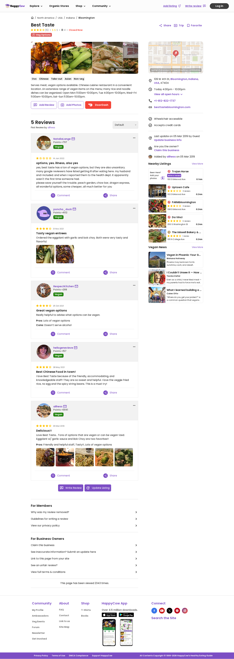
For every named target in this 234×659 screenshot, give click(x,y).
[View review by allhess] (43, 410)
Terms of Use (58, 655)
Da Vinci (177, 217)
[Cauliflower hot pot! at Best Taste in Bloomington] (65, 457)
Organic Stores (59, 6)
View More (197, 163)
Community (100, 6)
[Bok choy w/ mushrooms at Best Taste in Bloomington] (124, 457)
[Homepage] (15, 6)
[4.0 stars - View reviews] (174, 235)
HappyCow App (114, 603)
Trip (181, 25)
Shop (79, 6)
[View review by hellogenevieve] (43, 351)
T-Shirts (86, 610)
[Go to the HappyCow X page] (169, 611)
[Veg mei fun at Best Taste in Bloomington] (104, 457)
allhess (51, 127)
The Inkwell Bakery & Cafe (189, 232)
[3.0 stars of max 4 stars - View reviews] (174, 205)
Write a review (174, 175)
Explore (34, 6)
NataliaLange (62, 139)
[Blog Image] (157, 260)
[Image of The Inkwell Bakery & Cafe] (157, 236)
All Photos (125, 70)
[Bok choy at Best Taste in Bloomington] (45, 254)
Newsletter (38, 633)
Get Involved (39, 638)
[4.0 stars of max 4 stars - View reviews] (174, 220)
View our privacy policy (45, 525)
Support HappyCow (102, 655)
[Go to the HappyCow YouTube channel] (162, 611)
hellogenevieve (63, 348)
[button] (176, 54)
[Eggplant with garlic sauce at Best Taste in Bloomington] (65, 254)
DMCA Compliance (78, 655)
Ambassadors (40, 615)
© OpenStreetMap (179, 70)
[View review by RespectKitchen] (43, 290)
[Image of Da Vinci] (157, 221)
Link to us (64, 621)
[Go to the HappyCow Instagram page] (185, 611)
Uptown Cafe (180, 187)
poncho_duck (62, 209)
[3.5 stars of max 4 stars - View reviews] (38, 29)
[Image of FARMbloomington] (157, 206)
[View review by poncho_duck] (43, 213)
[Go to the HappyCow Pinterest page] (177, 611)
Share (167, 25)
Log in (219, 6)
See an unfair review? (44, 565)
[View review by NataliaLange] (43, 143)
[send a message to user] (74, 139)
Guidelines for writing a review (49, 519)
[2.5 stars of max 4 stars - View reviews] (174, 190)
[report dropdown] (134, 138)
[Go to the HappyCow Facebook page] (154, 611)
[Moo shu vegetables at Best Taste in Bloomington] (84, 457)
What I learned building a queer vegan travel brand (200, 290)
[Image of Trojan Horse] (157, 175)
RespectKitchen (63, 286)
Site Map (64, 627)
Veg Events (38, 621)
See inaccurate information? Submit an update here (63, 552)
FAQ (61, 609)
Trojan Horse (180, 171)
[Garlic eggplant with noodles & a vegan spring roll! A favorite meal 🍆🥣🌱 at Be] (45, 457)
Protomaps (164, 70)
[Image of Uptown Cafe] (157, 191)
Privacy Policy (41, 655)
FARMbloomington (184, 202)
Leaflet (154, 70)
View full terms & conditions (48, 572)
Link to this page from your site (50, 558)
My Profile (37, 610)
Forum (35, 627)
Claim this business (42, 545)
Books (84, 615)
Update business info (168, 140)
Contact (64, 615)
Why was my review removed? (50, 512)
